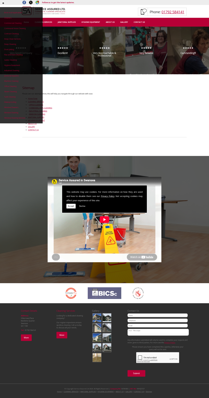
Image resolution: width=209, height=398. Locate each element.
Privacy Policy (107, 196)
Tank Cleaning (9, 97)
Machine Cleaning (11, 81)
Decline (82, 206)
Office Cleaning (10, 86)
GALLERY (124, 22)
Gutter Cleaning (10, 60)
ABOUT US (110, 22)
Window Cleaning (11, 112)
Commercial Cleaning (12, 23)
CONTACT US (139, 22)
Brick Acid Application (13, 12)
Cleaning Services (65, 310)
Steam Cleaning (10, 91)
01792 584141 (173, 11)
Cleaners (7, 18)
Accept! (71, 206)
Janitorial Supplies (11, 76)
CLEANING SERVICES (43, 22)
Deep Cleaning (10, 44)
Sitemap (149, 391)
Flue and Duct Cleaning (13, 55)
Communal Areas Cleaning (15, 28)
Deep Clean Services (12, 39)
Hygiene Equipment (12, 65)
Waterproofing (10, 102)
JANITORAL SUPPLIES (67, 22)
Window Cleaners (11, 107)
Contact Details (29, 310)
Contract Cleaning (11, 33)
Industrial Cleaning (11, 70)
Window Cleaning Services (14, 118)
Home (59, 391)
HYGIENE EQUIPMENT (90, 22)
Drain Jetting (9, 49)
